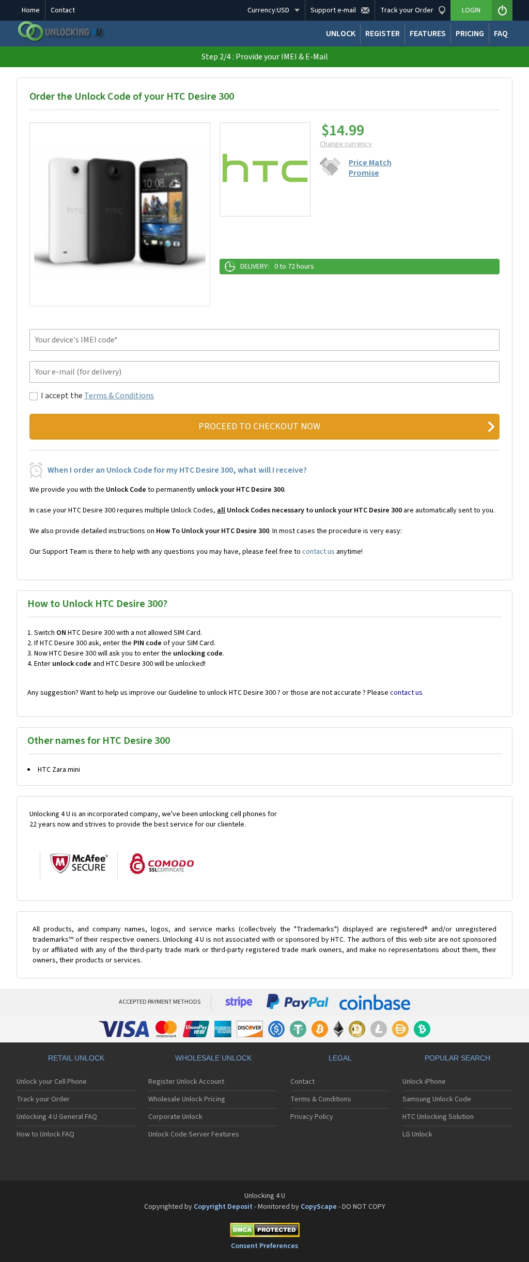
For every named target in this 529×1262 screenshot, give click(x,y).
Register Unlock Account (186, 1082)
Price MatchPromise (370, 168)
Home (31, 10)
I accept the (97, 395)
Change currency (346, 144)
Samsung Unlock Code (436, 1099)
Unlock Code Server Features (193, 1134)
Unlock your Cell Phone (52, 1082)
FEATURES (428, 33)
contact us (318, 552)
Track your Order (43, 1099)
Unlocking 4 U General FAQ (57, 1117)
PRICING (470, 33)
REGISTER (382, 33)
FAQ (501, 33)
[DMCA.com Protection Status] (264, 1232)
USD (268, 10)
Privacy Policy (311, 1117)
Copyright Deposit (223, 1207)
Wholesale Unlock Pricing (186, 1099)
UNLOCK (340, 33)
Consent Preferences (264, 1246)
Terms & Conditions (119, 395)
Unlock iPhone (424, 1082)
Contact (63, 10)
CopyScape (319, 1207)
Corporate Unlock (175, 1117)
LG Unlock (417, 1134)
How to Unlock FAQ (45, 1134)
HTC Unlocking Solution (438, 1117)
